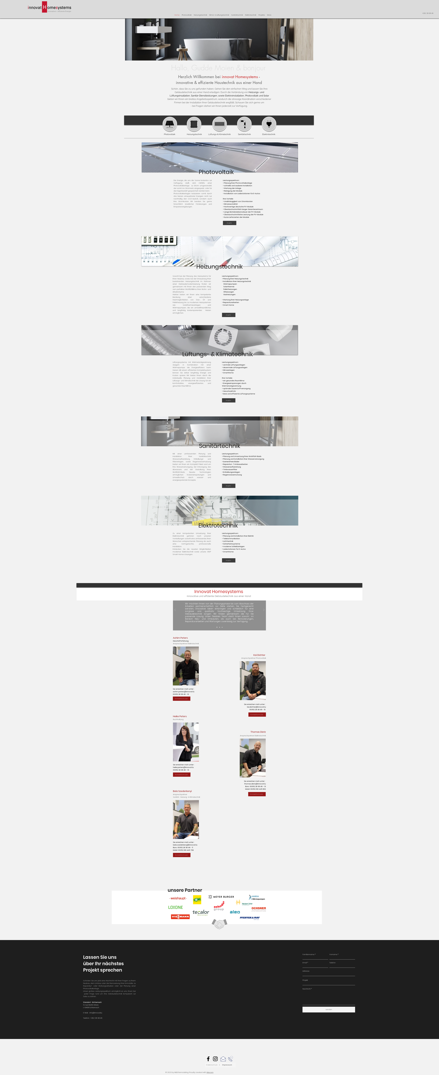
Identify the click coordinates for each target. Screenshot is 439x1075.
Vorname (333, 954)
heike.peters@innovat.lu (183, 767)
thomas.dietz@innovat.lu (255, 784)
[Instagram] (215, 1059)
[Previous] (175, 610)
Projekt (305, 980)
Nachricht (306, 989)
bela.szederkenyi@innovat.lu (185, 845)
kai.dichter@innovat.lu (256, 707)
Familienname (308, 954)
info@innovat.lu (95, 1013)
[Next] (263, 610)
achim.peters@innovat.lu (183, 691)
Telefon (332, 962)
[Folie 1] (216, 627)
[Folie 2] (219, 627)
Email (304, 962)
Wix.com (210, 1072)
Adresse (305, 971)
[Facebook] (208, 1059)
